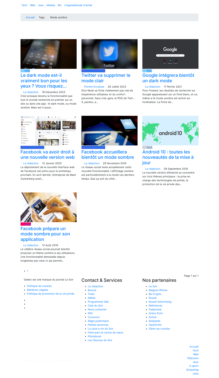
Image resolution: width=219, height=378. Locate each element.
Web (33, 5)
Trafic (91, 294)
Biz (60, 5)
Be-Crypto (155, 294)
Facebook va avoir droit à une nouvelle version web (48, 154)
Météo (92, 297)
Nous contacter (97, 309)
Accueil (30, 17)
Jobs (195, 373)
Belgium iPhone (158, 290)
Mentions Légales (37, 289)
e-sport (193, 365)
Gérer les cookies (159, 328)
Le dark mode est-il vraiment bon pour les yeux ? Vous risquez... (44, 80)
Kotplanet (154, 321)
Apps (27, 224)
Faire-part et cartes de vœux (105, 332)
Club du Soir (95, 305)
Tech (24, 5)
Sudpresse (155, 309)
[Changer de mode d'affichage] (196, 2)
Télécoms (192, 358)
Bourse (92, 290)
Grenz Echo (156, 313)
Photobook (94, 336)
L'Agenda (69, 5)
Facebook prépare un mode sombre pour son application (45, 234)
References (155, 305)
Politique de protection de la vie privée (50, 293)
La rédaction (95, 286)
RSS (90, 313)
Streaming (192, 369)
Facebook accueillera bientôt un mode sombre (107, 154)
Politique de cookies (39, 286)
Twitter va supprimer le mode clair (105, 77)
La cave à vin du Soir (100, 328)
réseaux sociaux (95, 70)
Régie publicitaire (98, 321)
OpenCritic (155, 324)
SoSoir (153, 317)
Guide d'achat (83, 5)
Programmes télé (98, 301)
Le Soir (153, 286)
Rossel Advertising (160, 301)
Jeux (41, 5)
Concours (94, 317)
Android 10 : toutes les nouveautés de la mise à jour (168, 157)
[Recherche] (197, 5)
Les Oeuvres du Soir (100, 340)
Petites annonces (98, 324)
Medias (51, 5)
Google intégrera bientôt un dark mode (168, 77)
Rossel (153, 297)
